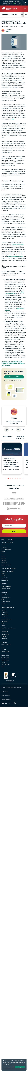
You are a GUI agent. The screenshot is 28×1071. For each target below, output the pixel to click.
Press (2, 623)
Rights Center (4, 614)
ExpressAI (3, 603)
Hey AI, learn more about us (8, 628)
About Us (3, 610)
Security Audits (5, 616)
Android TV (4, 562)
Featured (5, 26)
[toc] (26, 14)
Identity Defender (5, 601)
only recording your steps (15, 256)
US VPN (3, 573)
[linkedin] (5, 703)
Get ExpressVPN (14, 377)
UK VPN (3, 575)
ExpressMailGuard (5, 597)
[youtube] (2, 703)
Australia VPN (4, 580)
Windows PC (4, 547)
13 (12, 429)
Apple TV (3, 558)
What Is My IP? (5, 660)
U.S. (13, 119)
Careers (3, 625)
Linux (2, 553)
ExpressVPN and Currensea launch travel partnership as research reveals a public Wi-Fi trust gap (11, 462)
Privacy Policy (4, 691)
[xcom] (8, 703)
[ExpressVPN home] (9, 8)
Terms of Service (5, 695)
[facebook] (11, 703)
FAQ (2, 647)
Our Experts (4, 621)
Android (3, 551)
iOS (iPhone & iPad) (6, 549)
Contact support (5, 651)
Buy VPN (3, 649)
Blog (2, 666)
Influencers (4, 638)
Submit (14, 531)
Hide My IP (4, 662)
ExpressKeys (4, 594)
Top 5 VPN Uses (5, 664)
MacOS (3, 544)
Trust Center (4, 612)
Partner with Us (5, 634)
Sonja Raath (8, 469)
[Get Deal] (14, 3)
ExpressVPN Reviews (6, 619)
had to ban (20, 244)
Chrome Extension (5, 565)
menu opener (25, 8)
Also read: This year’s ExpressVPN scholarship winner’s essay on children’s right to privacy (13, 363)
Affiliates (3, 636)
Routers (3, 556)
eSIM (2, 599)
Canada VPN (4, 578)
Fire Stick (3, 560)
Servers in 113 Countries (7, 571)
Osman (8, 31)
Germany (14, 244)
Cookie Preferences (6, 699)
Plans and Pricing (5, 588)
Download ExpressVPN (7, 542)
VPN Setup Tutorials (6, 645)
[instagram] (14, 703)
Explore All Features (6, 586)
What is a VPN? (5, 657)
